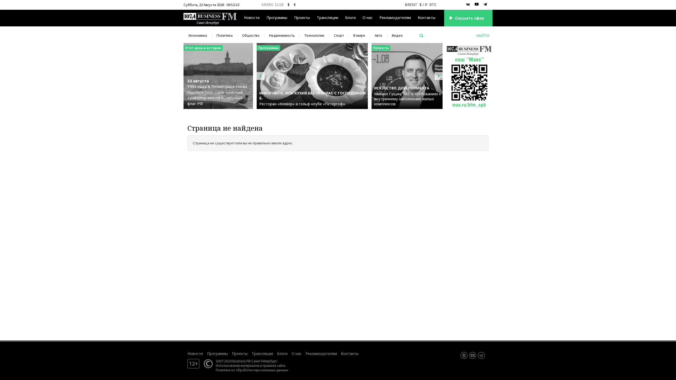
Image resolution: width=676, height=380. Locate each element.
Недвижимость (282, 35)
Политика (225, 35)
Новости (252, 17)
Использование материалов (237, 365)
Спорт (339, 35)
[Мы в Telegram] (485, 4)
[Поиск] (421, 36)
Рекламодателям (395, 17)
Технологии (314, 35)
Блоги (350, 17)
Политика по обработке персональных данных (252, 370)
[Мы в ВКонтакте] (467, 4)
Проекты (240, 353)
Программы (276, 17)
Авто (378, 35)
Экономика (197, 35)
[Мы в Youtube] (476, 4)
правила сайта (274, 365)
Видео (397, 35)
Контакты (426, 17)
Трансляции (262, 353)
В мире (359, 35)
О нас (368, 17)
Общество (251, 35)
